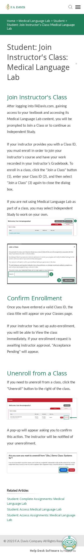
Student (59, 21)
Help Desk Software (44, 551)
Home (11, 21)
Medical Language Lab (35, 21)
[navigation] (77, 7)
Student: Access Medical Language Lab (34, 509)
